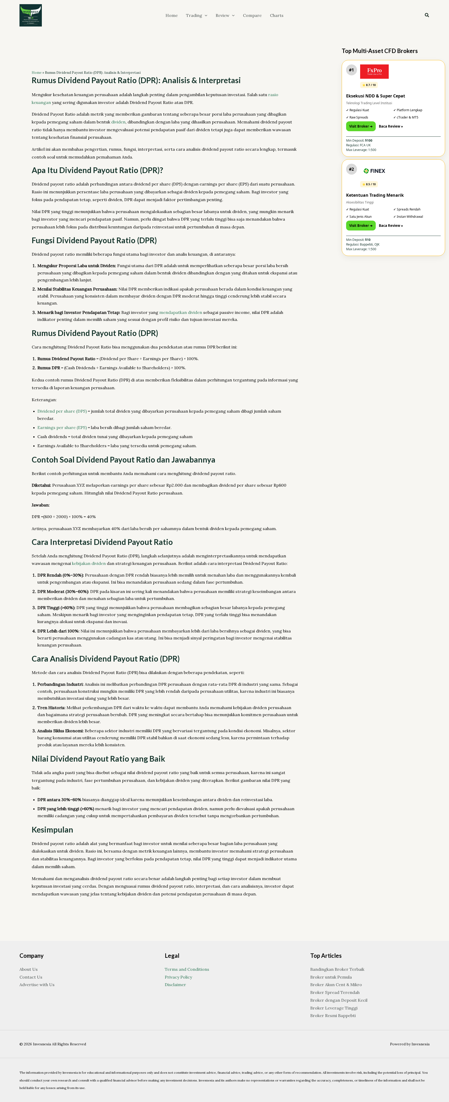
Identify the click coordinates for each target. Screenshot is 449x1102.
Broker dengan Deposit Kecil (338, 1000)
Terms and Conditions (187, 969)
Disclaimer (175, 984)
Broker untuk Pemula (331, 977)
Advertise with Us (37, 984)
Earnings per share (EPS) (62, 427)
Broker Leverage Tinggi (334, 1008)
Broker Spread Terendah (335, 992)
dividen (118, 121)
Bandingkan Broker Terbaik (337, 969)
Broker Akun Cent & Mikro (336, 984)
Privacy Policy (178, 977)
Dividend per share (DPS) (62, 411)
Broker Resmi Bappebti (333, 1015)
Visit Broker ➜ (361, 126)
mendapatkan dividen (180, 312)
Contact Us (30, 977)
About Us (28, 969)
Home (37, 72)
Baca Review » (391, 126)
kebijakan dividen (89, 563)
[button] (204, 15)
